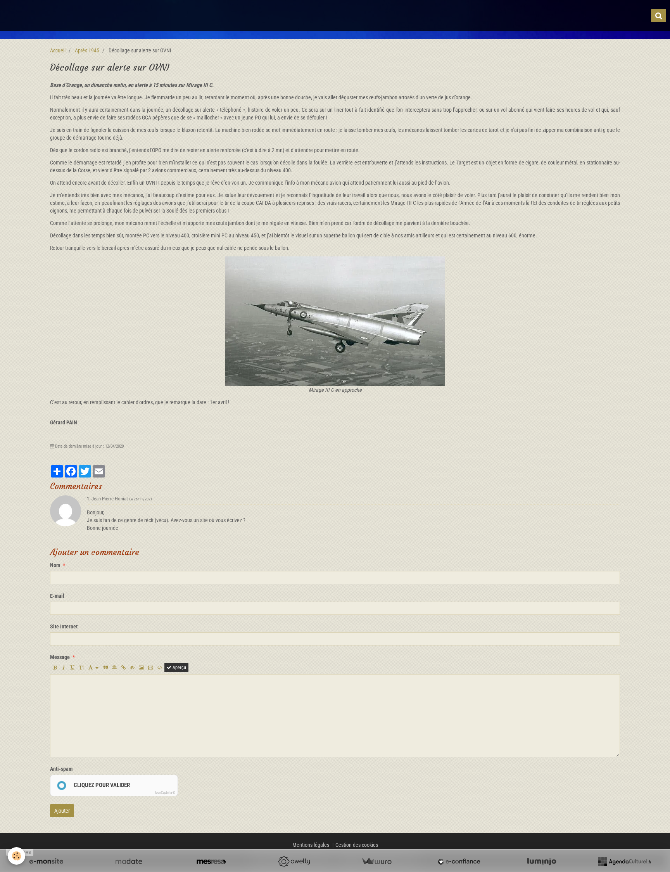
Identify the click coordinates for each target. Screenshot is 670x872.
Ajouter (62, 811)
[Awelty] (294, 861)
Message (60, 657)
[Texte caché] (132, 667)
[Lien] (123, 667)
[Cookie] (16, 856)
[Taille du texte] (81, 667)
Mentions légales (310, 845)
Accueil (58, 50)
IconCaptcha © (165, 792)
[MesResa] (211, 861)
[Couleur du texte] (93, 667)
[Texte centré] (114, 667)
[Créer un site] (46, 861)
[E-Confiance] (459, 861)
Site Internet (64, 626)
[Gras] (54, 667)
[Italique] (63, 667)
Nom (55, 565)
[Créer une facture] (376, 861)
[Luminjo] (542, 861)
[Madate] (129, 861)
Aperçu (178, 667)
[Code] (160, 667)
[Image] (141, 667)
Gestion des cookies (356, 845)
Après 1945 (87, 50)
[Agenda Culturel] (624, 861)
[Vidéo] (150, 667)
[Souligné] (72, 667)
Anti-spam (61, 769)
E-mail (57, 596)
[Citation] (105, 667)
